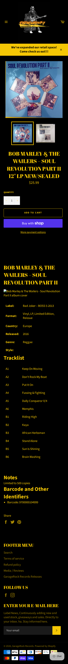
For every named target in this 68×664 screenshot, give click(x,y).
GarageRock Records (23, 646)
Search (8, 553)
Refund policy (12, 565)
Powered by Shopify (45, 646)
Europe (27, 326)
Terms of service (14, 558)
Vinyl (26, 314)
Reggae (27, 342)
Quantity (9, 192)
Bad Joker (29, 306)
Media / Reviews (14, 571)
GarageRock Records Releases (23, 577)
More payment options (33, 232)
